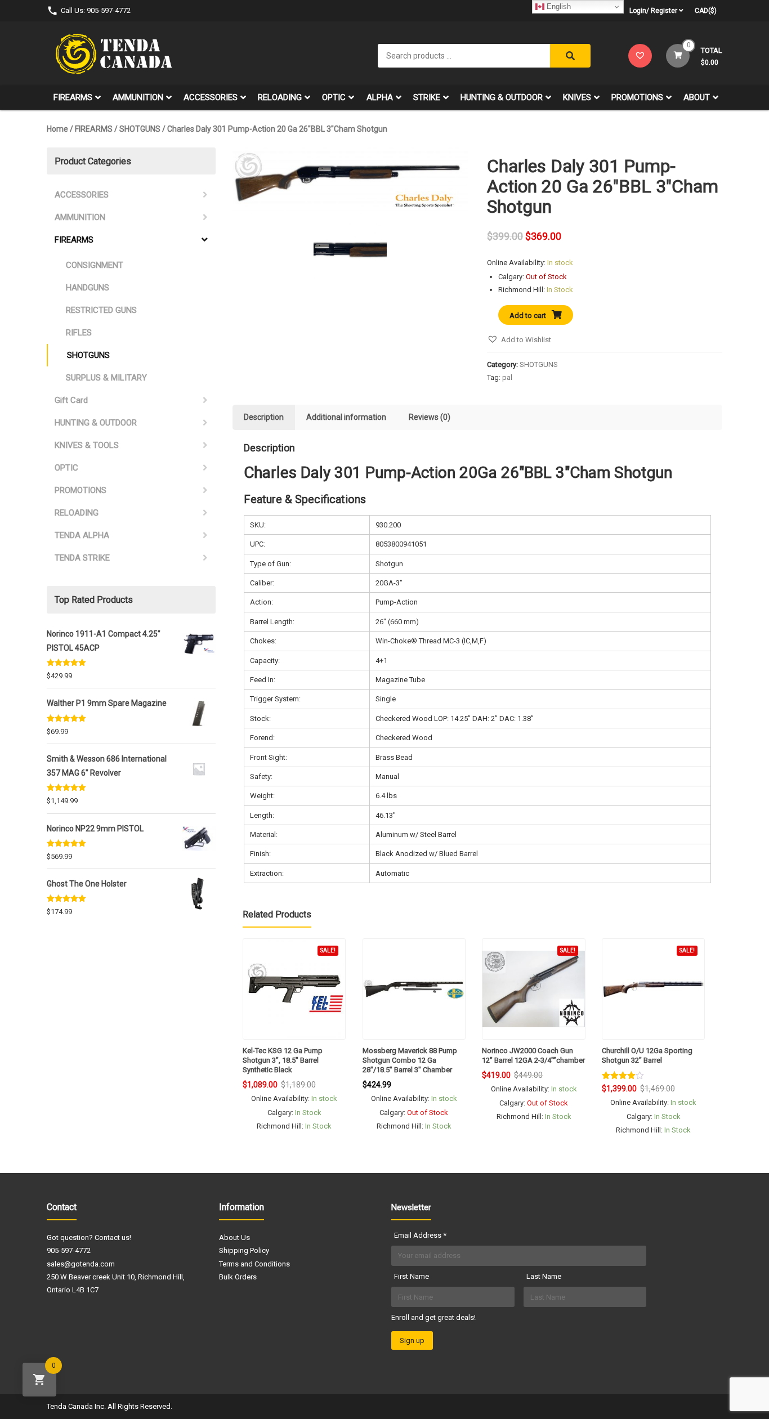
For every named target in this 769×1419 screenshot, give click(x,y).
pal (507, 377)
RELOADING (280, 97)
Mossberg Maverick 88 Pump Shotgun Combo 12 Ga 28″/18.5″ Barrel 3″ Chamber (410, 1060)
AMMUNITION (138, 97)
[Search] (570, 56)
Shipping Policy (244, 1250)
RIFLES (79, 333)
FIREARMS (72, 97)
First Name (411, 1276)
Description (264, 417)
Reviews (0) (429, 417)
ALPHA (379, 97)
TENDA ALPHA (82, 535)
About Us (234, 1237)
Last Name (543, 1276)
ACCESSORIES (211, 97)
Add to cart (527, 315)
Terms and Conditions (254, 1264)
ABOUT (696, 97)
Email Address (420, 1235)
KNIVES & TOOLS (87, 445)
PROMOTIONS (637, 97)
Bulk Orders (238, 1277)
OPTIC (334, 97)
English (557, 6)
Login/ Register (653, 11)
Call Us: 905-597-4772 (96, 10)
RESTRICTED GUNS (101, 310)
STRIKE (426, 97)
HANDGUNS (87, 288)
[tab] (264, 417)
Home (57, 128)
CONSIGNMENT (94, 265)
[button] (519, 339)
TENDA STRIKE (82, 558)
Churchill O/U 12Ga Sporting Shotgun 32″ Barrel (647, 1055)
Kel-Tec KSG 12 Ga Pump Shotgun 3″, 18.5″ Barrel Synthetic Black (283, 1060)
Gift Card (71, 400)
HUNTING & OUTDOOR (501, 97)
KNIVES (577, 97)
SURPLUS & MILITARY (106, 378)
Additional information (346, 417)
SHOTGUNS (139, 128)
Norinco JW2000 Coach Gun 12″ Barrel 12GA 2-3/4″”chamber (533, 1055)
